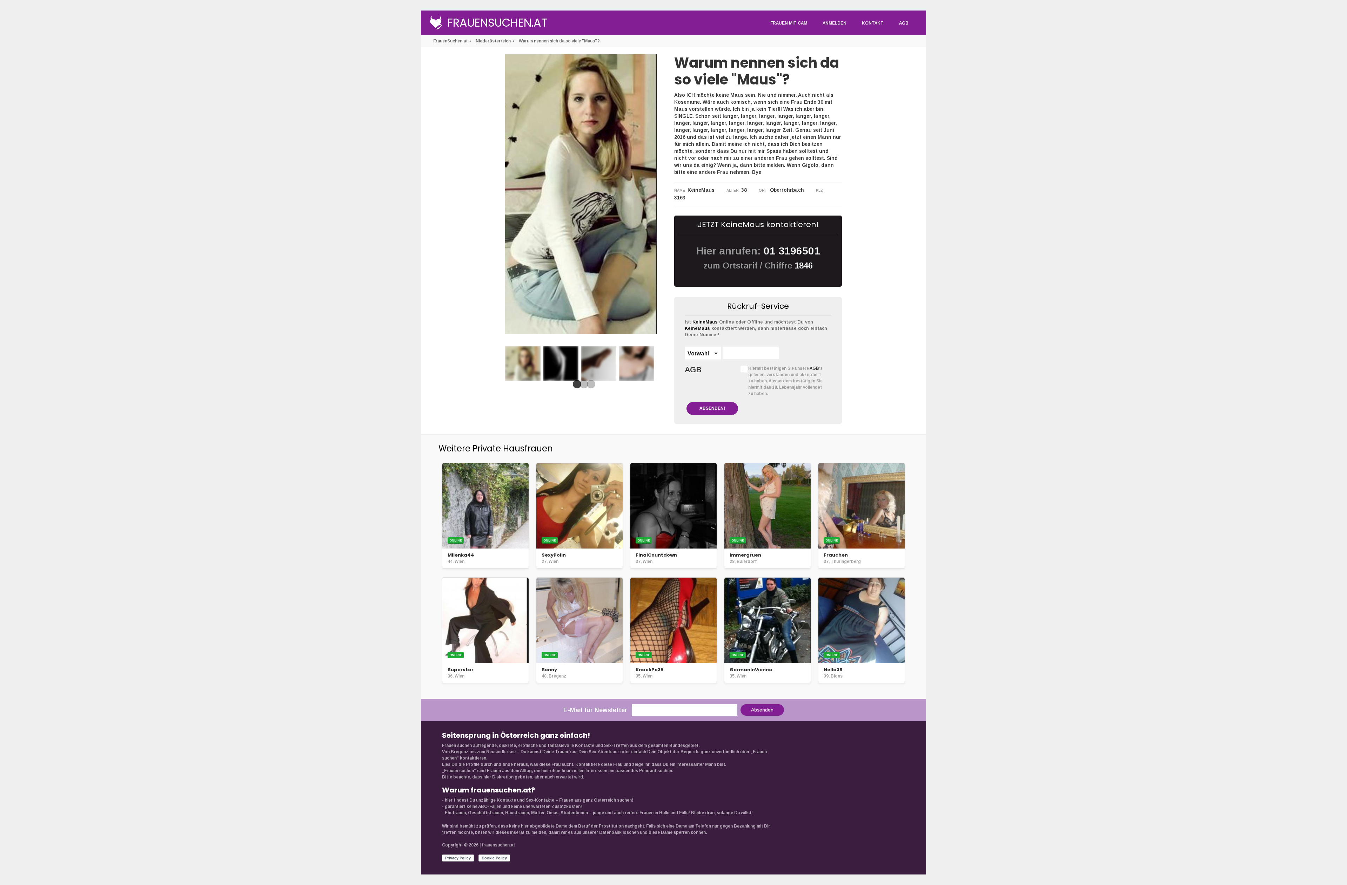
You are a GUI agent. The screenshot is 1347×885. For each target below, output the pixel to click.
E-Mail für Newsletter (595, 710)
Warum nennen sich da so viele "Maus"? (559, 41)
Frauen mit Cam (788, 23)
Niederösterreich (493, 41)
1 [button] (575, 386)
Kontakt (873, 23)
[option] (523, 363)
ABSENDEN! (712, 408)
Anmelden (834, 23)
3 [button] (589, 386)
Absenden (762, 710)
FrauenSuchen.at (497, 23)
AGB (904, 23)
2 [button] (582, 386)
